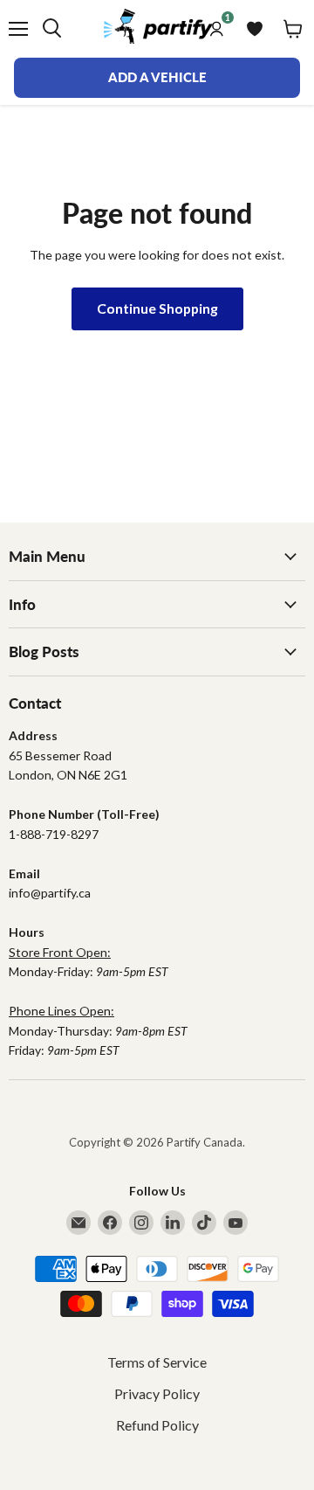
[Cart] (293, 29)
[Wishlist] (254, 29)
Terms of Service (157, 1362)
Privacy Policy (157, 1393)
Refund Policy (157, 1425)
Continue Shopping (157, 308)
